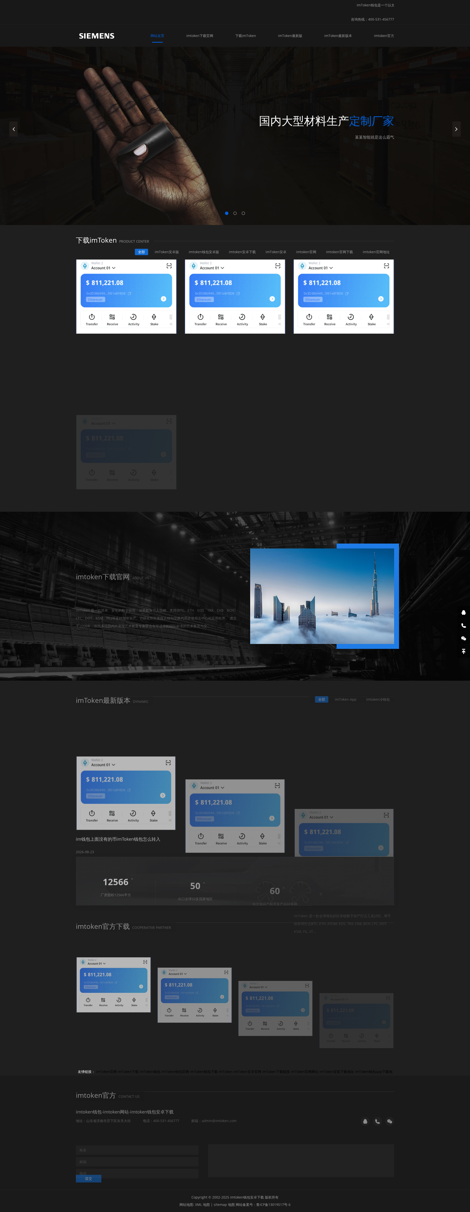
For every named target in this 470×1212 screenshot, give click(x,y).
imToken (226, 1071)
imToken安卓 (276, 252)
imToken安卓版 (167, 252)
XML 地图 (202, 1204)
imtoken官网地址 (376, 252)
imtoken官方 (384, 35)
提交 (88, 1174)
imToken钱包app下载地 (373, 1071)
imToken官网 (106, 1071)
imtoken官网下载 (339, 252)
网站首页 (157, 35)
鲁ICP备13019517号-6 (273, 1204)
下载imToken (245, 35)
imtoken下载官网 (199, 35)
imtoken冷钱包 (378, 695)
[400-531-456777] (463, 625)
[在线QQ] (463, 612)
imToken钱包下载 (204, 1071)
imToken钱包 (150, 1071)
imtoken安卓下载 (242, 252)
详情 (88, 624)
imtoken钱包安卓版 (204, 252)
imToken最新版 (290, 35)
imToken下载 (128, 1071)
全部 (141, 252)
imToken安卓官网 (247, 1071)
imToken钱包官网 (175, 1071)
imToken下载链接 (276, 1071)
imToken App (345, 695)
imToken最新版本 (338, 35)
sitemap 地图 (224, 1204)
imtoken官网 (306, 252)
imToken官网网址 (304, 1071)
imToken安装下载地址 (336, 1071)
